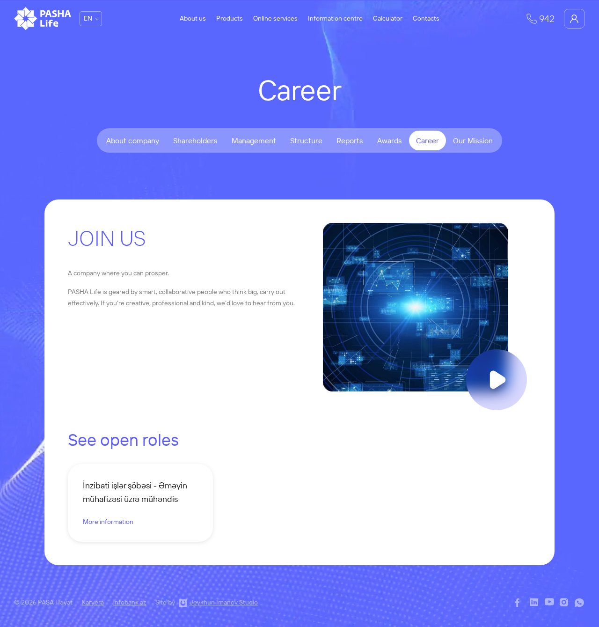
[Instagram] (565, 603)
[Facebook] (520, 603)
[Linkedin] (535, 603)
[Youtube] (550, 603)
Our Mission (473, 140)
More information (108, 521)
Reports (349, 140)
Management (254, 140)
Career (427, 140)
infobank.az (129, 602)
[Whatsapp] (580, 603)
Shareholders (195, 140)
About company (132, 140)
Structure (306, 140)
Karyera (93, 602)
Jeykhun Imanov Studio (224, 602)
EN (88, 18)
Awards (389, 140)
